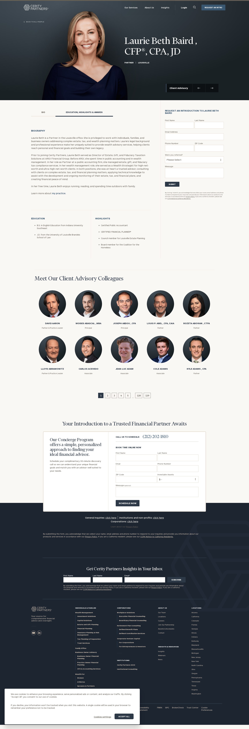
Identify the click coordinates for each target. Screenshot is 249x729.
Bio (43, 112)
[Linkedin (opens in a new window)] (39, 633)
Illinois (194, 633)
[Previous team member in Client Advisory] (199, 88)
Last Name (97, 575)
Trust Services (83, 643)
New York (195, 661)
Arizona (194, 612)
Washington (196, 694)
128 (139, 395)
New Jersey (196, 657)
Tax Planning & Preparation (89, 639)
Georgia (195, 629)
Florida (194, 625)
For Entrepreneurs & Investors (132, 646)
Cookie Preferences (206, 708)
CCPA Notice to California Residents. (179, 198)
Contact (161, 633)
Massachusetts (197, 649)
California (195, 616)
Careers (161, 621)
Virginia (195, 690)
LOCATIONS (196, 608)
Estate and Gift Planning (87, 624)
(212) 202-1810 (155, 437)
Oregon (194, 673)
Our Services (130, 7)
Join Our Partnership (166, 625)
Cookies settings (102, 717)
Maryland (195, 645)
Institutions (123, 660)
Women (80, 678)
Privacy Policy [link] (132, 526)
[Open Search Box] (194, 7)
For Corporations (126, 642)
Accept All (124, 716)
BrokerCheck (178, 707)
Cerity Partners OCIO (126, 665)
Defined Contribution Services (132, 633)
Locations (162, 616)
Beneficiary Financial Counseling (132, 620)
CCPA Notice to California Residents (97, 589)
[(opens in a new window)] (33, 633)
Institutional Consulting (127, 669)
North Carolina (197, 665)
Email (127, 575)
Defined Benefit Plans (128, 629)
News (160, 659)
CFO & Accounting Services (88, 669)
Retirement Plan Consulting (129, 626)
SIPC (167, 707)
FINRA (159, 707)
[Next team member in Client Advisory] (212, 88)
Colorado (195, 621)
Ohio (193, 669)
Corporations (124, 608)
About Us (149, 7)
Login (184, 7)
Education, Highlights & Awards (84, 112)
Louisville (143, 62)
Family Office (80, 648)
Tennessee (196, 682)
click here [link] (110, 517)
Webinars (161, 655)
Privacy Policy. (190, 196)
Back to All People (35, 22)
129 (147, 395)
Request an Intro (213, 7)
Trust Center (192, 707)
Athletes (81, 682)
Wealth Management (84, 612)
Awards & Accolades (166, 629)
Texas (194, 686)
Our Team (162, 612)
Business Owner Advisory (86, 652)
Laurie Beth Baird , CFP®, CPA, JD (160, 47)
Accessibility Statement (143, 708)
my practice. (59, 193)
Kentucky (195, 641)
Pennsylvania (197, 677)
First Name (68, 575)
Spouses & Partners (86, 686)
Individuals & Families (85, 608)
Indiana (195, 637)
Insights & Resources (168, 647)
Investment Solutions (86, 616)
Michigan (195, 653)
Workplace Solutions (126, 612)
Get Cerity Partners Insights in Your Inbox (124, 569)
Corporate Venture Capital (128, 638)
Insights (165, 7)
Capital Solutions (84, 620)
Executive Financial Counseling (132, 616)
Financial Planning (84, 628)
